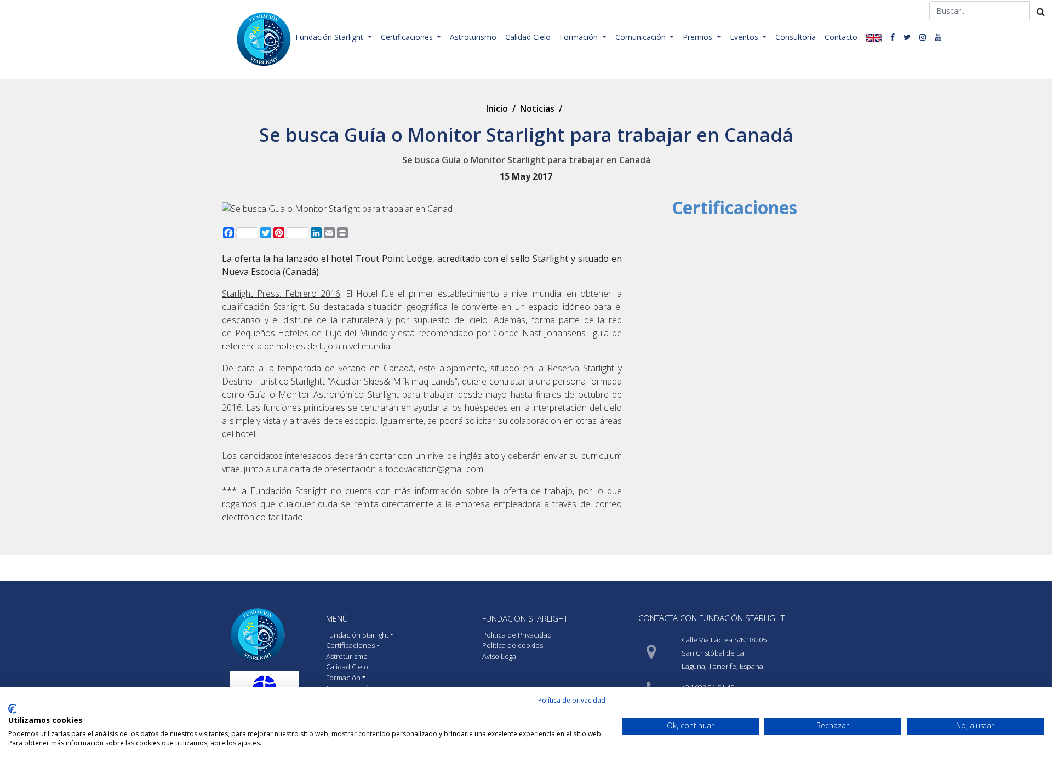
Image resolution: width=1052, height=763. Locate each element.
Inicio (497, 108)
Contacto (841, 37)
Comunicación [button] (641, 37)
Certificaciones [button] (408, 37)
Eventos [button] (745, 37)
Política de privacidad (571, 700)
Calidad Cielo (528, 37)
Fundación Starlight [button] (330, 37)
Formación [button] (579, 37)
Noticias (537, 108)
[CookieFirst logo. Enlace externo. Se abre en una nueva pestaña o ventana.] (12, 709)
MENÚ (337, 618)
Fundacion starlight (525, 618)
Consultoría (795, 37)
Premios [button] (698, 37)
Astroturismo (473, 37)
